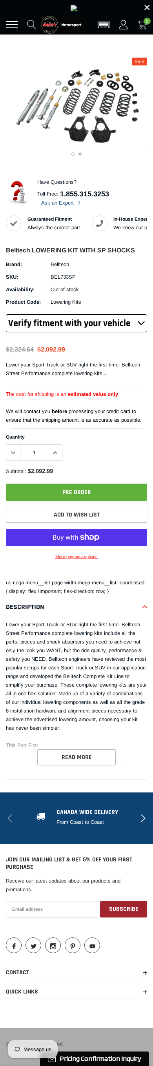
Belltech (60, 264)
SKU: (12, 277)
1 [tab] (73, 154)
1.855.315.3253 (84, 194)
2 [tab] (80, 154)
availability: (20, 289)
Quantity (15, 437)
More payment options (76, 556)
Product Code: (23, 302)
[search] (31, 24)
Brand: (14, 264)
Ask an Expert (58, 203)
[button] (103, 25)
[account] (123, 24)
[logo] (62, 24)
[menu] (12, 25)
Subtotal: (16, 471)
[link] (76, 7)
